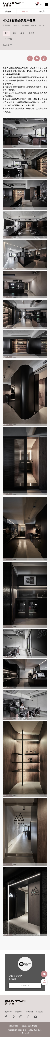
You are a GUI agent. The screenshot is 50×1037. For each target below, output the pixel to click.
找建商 (42, 11)
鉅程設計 (12, 979)
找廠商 (8, 11)
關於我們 (8, 1012)
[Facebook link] (5, 1017)
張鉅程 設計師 (16, 975)
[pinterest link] (28, 1017)
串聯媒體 (39, 1012)
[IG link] (20, 1017)
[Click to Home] (13, 4)
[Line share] (37, 58)
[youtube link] (35, 1017)
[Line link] (13, 1017)
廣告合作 (18, 1012)
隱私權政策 (13, 1026)
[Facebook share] (30, 58)
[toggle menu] (46, 4)
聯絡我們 (29, 1012)
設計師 (25, 11)
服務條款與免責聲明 (29, 1026)
